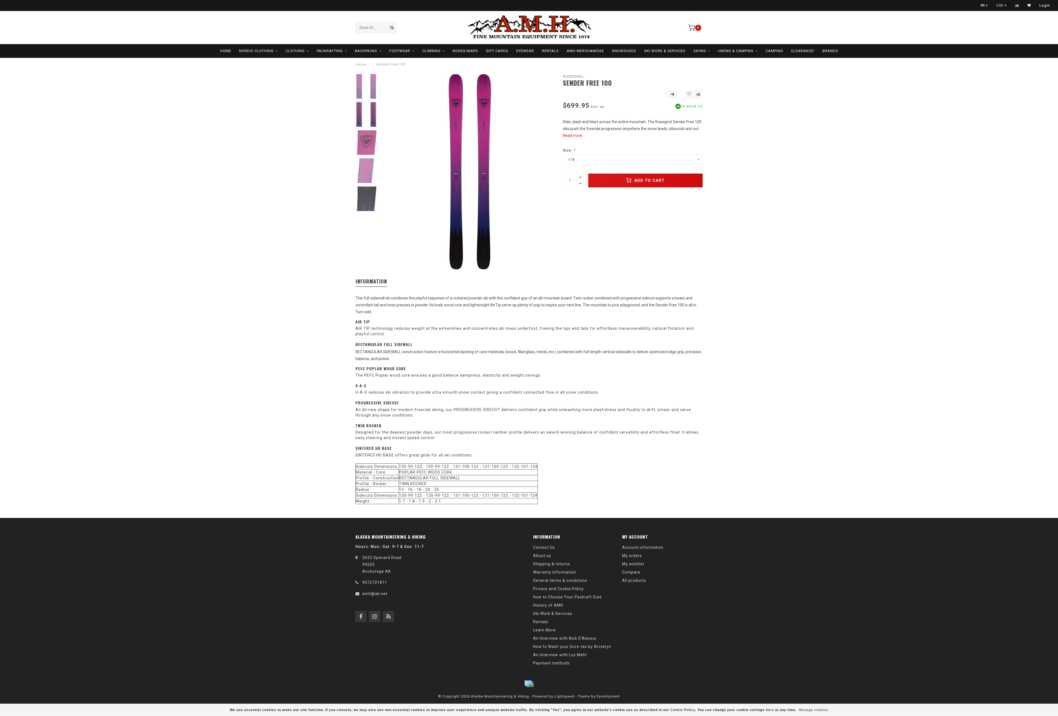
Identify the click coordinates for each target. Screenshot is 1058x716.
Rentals (550, 51)
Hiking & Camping (736, 51)
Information (371, 281)
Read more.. (573, 135)
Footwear (399, 51)
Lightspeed (564, 696)
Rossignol (573, 76)
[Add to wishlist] (689, 94)
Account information (642, 547)
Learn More (544, 630)
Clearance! (802, 51)
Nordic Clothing (256, 51)
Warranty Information (554, 572)
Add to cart (649, 180)
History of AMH (548, 605)
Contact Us (544, 547)
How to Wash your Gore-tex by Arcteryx (572, 646)
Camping (774, 51)
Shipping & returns (551, 564)
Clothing (295, 51)
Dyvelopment (608, 696)
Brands (830, 51)
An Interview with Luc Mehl (560, 655)
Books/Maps (465, 51)
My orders (632, 555)
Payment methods (551, 663)
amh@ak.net (374, 593)
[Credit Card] (529, 684)
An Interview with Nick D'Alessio (565, 638)
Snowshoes (624, 51)
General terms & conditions (560, 580)
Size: (569, 150)
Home (225, 51)
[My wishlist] (1029, 5)
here (770, 710)
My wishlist (633, 564)
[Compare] (1017, 5)
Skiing (699, 51)
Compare (631, 572)
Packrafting (330, 51)
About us (542, 555)
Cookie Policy (682, 710)
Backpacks (366, 51)
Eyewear (525, 51)
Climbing (431, 51)
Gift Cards (497, 51)
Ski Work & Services (664, 51)
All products (634, 580)
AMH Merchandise (585, 51)
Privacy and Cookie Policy (558, 589)
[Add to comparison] (698, 94)
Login (1044, 5)
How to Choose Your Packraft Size (567, 597)
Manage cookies (813, 710)
